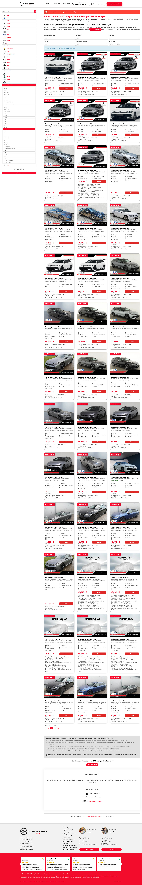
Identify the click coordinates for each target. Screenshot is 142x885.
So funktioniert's (67, 831)
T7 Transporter (7, 146)
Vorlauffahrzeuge (67, 835)
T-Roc (5, 135)
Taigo (5, 150)
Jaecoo (8, 40)
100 (54, 728)
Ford (7, 34)
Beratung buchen (98, 4)
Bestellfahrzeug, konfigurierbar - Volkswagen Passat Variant (59, 74)
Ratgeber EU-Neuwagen (69, 833)
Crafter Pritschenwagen (8, 101)
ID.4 (5, 121)
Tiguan (5, 154)
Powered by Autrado (118, 881)
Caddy (5, 90)
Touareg (5, 156)
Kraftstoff (79, 35)
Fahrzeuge (48, 3)
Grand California (7, 111)
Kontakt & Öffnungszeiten (70, 845)
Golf (5, 105)
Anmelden (22, 874)
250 (58, 728)
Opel (7, 65)
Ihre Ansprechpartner (69, 839)
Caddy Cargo (6, 92)
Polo (5, 131)
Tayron (5, 152)
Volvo (7, 165)
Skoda (8, 76)
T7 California (6, 136)
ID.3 (5, 119)
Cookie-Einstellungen (68, 874)
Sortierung (112, 41)
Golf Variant (6, 109)
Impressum (52, 874)
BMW (7, 18)
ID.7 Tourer (6, 127)
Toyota (8, 82)
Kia (7, 45)
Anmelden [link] (19, 173)
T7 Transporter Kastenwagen (9, 148)
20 (48, 728)
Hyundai (8, 37)
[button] (121, 864)
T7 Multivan (6, 144)
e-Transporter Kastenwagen (9, 103)
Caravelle (6, 96)
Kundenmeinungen (68, 841)
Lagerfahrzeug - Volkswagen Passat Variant (59, 173)
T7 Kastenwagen (7, 140)
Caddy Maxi (6, 94)
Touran (5, 158)
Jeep (7, 43)
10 (46, 728)
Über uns (65, 843)
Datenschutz (59, 874)
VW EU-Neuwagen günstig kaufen (93, 816)
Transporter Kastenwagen (9, 160)
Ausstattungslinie (81, 41)
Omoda (8, 62)
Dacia (7, 29)
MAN (7, 51)
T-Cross (5, 133)
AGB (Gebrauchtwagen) (42, 874)
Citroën (8, 23)
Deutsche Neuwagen (68, 829)
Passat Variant (6, 129)
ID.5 (5, 123)
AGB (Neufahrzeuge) (31, 874)
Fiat (7, 32)
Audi (7, 15)
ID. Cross (5, 115)
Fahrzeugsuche (67, 827)
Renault (8, 70)
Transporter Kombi (7, 162)
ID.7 (5, 125)
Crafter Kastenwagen (8, 100)
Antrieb (46, 41)
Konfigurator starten (68, 849)
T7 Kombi (6, 142)
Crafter (5, 98)
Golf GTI (5, 107)
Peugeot (8, 68)
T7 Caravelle (6, 138)
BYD (7, 20)
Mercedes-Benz (10, 54)
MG (7, 57)
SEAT (7, 73)
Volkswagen (9, 84)
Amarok (5, 88)
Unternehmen (66, 3)
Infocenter (57, 3)
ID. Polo (5, 117)
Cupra (8, 26)
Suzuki (8, 79)
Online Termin (89, 849)
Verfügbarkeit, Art (49, 35)
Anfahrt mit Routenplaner (70, 847)
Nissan (8, 59)
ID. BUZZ (5, 113)
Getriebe (111, 35)
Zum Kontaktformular (94, 801)
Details (66, 88)
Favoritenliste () (20, 169)
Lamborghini (9, 48)
